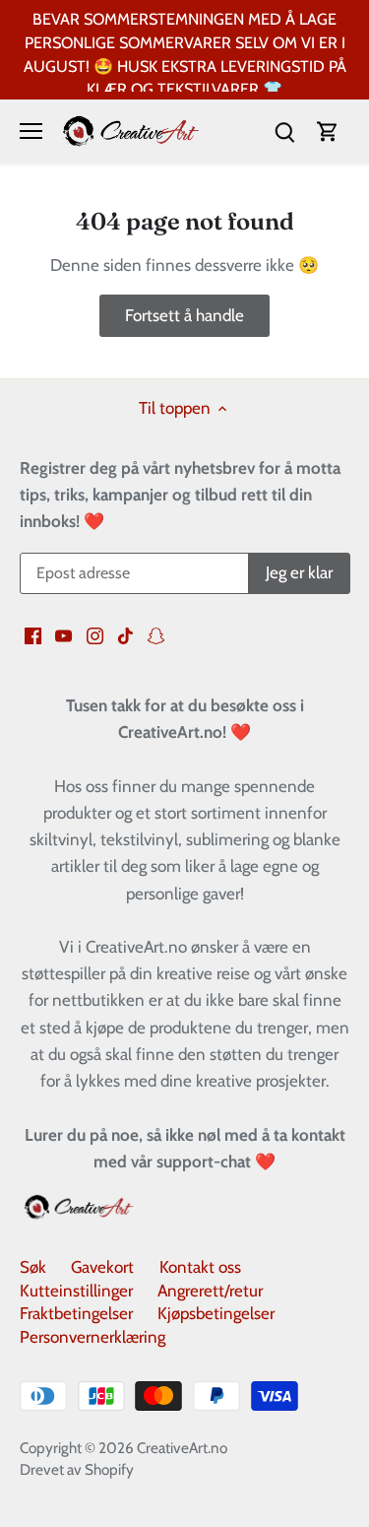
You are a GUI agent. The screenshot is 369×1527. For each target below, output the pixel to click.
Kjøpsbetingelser (216, 1313)
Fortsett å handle (184, 315)
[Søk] (284, 131)
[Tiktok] (125, 635)
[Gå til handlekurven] (327, 131)
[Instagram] (95, 635)
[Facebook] (33, 635)
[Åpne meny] (31, 131)
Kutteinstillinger (76, 1290)
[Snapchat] (156, 635)
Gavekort (102, 1267)
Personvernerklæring (92, 1337)
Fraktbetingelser (76, 1313)
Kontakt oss (200, 1267)
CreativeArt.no (182, 1447)
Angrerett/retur (210, 1290)
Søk (33, 1267)
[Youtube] (63, 635)
